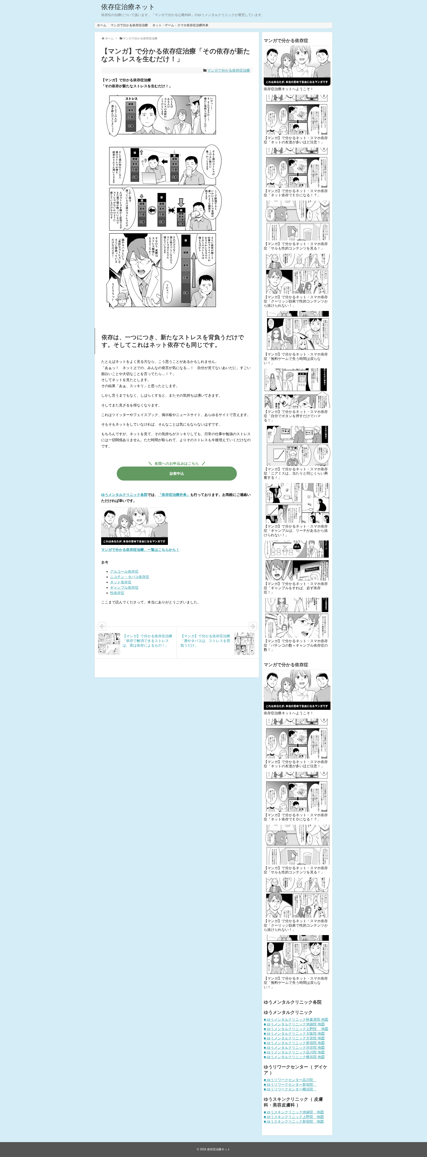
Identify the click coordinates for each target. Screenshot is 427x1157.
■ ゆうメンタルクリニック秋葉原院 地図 (296, 1019)
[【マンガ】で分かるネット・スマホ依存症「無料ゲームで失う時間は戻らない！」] (297, 331)
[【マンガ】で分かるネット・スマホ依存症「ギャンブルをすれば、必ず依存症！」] (297, 560)
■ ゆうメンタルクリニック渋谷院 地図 (294, 1047)
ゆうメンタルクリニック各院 (124, 495)
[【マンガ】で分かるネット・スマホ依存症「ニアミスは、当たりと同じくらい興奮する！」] (297, 446)
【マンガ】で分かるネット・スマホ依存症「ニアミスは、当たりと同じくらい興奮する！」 (296, 473)
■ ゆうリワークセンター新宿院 (290, 1084)
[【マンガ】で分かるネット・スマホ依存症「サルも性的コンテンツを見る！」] (297, 221)
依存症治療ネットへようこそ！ (289, 89)
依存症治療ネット (128, 6)
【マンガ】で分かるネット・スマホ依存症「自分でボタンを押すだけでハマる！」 (296, 416)
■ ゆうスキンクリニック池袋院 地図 (294, 1112)
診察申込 (177, 473)
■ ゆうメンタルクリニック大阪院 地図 (294, 1033)
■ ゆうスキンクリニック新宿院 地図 (294, 1121)
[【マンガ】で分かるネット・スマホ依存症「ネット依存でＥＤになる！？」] (297, 168)
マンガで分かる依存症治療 (129, 25)
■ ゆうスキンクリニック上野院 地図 (294, 1117)
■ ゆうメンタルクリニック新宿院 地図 (294, 1043)
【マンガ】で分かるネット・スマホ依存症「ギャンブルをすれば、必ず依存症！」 (296, 588)
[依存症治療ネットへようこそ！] (297, 66)
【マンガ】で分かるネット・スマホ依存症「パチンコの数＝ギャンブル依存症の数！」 (296, 645)
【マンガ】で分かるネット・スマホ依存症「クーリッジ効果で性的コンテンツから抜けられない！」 (296, 301)
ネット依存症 (120, 582)
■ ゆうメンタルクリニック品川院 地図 (294, 1052)
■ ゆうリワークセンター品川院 (290, 1080)
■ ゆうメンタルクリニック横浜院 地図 (294, 1057)
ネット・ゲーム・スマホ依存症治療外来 (180, 25)
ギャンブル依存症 (124, 587)
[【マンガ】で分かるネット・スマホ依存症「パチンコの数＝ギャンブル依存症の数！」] (297, 618)
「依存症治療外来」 (174, 495)
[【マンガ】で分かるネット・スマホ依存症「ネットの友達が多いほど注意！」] (297, 115)
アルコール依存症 (124, 571)
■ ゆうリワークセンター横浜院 (290, 1089)
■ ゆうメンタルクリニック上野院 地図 (296, 1029)
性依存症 (117, 593)
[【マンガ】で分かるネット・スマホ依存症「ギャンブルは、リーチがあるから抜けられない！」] (297, 503)
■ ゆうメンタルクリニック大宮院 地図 (294, 1038)
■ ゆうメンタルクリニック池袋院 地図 (294, 1024)
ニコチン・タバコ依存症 (129, 577)
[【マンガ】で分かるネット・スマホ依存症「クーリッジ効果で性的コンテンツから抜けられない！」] (297, 274)
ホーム (101, 25)
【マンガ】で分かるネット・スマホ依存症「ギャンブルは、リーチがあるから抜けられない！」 (296, 530)
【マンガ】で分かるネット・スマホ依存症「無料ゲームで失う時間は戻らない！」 (296, 358)
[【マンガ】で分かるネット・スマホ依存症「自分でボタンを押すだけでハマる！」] (297, 388)
